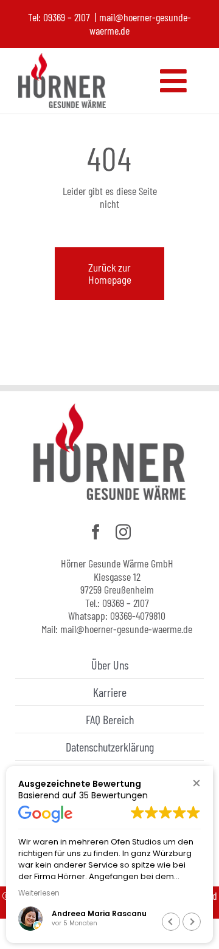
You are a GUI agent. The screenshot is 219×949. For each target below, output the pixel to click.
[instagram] (123, 532)
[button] (196, 783)
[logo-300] (62, 59)
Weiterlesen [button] (39, 893)
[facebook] (95, 532)
